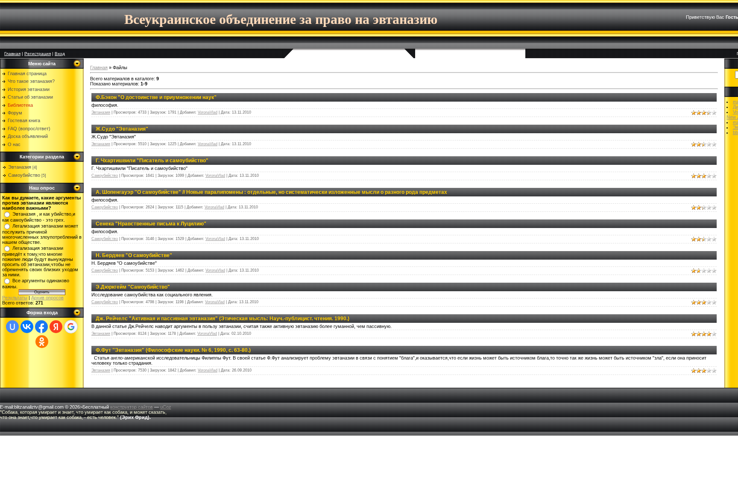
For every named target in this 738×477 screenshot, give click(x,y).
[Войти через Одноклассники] (41, 341)
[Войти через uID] (12, 326)
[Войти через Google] (71, 327)
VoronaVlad (207, 112)
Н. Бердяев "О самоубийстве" (134, 255)
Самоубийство (24, 175)
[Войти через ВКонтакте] (26, 326)
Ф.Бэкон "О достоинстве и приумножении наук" (156, 97)
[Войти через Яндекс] (56, 326)
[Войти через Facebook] (41, 326)
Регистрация (37, 53)
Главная (12, 53)
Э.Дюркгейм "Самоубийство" (133, 287)
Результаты (14, 297)
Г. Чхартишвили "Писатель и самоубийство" (152, 161)
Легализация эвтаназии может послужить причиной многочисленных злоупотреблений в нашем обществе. (42, 234)
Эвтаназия (19, 167)
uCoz (165, 407)
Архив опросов (47, 297)
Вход (60, 53)
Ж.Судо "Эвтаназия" (122, 129)
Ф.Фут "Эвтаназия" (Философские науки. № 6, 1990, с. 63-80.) (173, 350)
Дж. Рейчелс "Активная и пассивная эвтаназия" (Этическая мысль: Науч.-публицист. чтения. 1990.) (222, 319)
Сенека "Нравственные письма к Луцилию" (151, 224)
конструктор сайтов (131, 407)
